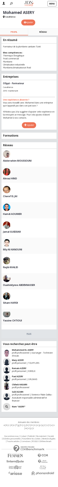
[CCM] (43, 455)
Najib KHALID (10, 267)
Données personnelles (12, 439)
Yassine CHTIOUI (12, 320)
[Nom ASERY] (6, 406)
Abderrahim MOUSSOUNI (17, 160)
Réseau (43, 31)
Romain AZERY (19, 368)
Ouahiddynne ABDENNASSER (19, 285)
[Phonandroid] (43, 473)
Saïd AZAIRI (17, 391)
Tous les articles (13, 441)
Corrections (25, 441)
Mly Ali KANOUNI (12, 249)
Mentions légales (48, 439)
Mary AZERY (18, 360)
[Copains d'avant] (15, 467)
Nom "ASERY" (18, 406)
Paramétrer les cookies (31, 439)
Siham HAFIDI (10, 302)
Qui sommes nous (11, 436)
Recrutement (41, 436)
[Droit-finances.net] (43, 461)
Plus (29, 333)
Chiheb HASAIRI (19, 384)
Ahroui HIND (10, 178)
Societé (51, 436)
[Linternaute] (15, 461)
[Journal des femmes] (15, 455)
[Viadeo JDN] (43, 467)
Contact (23, 436)
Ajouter (29, 22)
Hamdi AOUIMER (12, 214)
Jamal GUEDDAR (12, 231)
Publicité (31, 436)
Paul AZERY (17, 376)
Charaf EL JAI (10, 196)
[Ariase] (15, 473)
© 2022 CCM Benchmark (41, 441)
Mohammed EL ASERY (23, 349)
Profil (14, 31)
